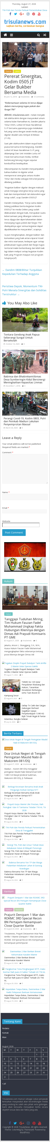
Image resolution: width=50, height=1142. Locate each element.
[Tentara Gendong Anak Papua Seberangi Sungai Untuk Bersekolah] (25, 309)
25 (11, 1072)
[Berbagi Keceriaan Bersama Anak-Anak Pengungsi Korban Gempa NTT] (24, 786)
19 (18, 1068)
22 (37, 1068)
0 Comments (39, 97)
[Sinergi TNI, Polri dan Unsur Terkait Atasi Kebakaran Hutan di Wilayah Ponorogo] (24, 845)
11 (11, 1063)
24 (5, 1072)
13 (24, 1063)
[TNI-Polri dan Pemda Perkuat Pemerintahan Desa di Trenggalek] (24, 827)
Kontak (5, 1032)
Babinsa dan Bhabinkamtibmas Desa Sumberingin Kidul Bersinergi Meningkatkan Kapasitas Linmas (24, 379)
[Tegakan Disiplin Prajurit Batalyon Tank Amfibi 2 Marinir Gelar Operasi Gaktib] (24, 663)
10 (5, 1063)
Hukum (8, 614)
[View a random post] (45, 35)
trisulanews (25, 97)
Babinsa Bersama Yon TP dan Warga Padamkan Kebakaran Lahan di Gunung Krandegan (22, 874)
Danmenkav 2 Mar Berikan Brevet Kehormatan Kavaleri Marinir (19, 959)
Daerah (9, 71)
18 (11, 1068)
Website (6, 521)
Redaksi (5, 1028)
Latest (17, 71)
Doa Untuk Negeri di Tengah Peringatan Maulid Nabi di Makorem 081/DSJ (25, 757)
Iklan (4, 1037)
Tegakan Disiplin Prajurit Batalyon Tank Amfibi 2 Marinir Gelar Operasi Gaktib (22, 670)
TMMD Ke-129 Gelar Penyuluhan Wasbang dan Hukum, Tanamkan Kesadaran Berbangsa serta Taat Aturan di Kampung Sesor (24, 689)
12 (18, 1063)
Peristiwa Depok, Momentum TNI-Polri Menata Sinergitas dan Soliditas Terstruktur (24, 290)
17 (5, 1068)
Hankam (9, 909)
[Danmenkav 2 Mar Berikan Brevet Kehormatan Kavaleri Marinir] (24, 951)
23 (44, 1068)
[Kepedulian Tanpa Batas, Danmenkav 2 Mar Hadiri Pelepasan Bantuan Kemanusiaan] (24, 989)
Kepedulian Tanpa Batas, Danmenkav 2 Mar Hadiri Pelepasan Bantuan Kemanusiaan (24, 996)
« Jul (4, 1083)
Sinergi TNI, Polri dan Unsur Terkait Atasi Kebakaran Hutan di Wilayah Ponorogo (22, 852)
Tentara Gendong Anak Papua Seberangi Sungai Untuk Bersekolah (21, 337)
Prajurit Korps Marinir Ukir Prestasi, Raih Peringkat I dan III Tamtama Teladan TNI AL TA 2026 (24, 816)
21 (31, 1068)
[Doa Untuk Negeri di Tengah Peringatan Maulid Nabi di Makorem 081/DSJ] (25, 739)
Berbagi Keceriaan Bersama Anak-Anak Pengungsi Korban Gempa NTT (22, 794)
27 (24, 1072)
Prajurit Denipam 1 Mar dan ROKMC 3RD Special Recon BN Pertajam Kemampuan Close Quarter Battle (24, 920)
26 (18, 1072)
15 (37, 1063)
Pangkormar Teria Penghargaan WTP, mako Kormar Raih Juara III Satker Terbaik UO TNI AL (24, 978)
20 (24, 1068)
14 (31, 1063)
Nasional (19, 909)
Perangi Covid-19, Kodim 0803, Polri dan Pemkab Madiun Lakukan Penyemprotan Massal (25, 421)
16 (44, 1063)
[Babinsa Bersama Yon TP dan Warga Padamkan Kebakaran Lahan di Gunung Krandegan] (24, 862)
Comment (7, 452)
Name (6, 492)
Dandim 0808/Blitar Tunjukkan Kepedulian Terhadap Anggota (22, 272)
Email (5, 507)
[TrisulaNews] (5, 35)
